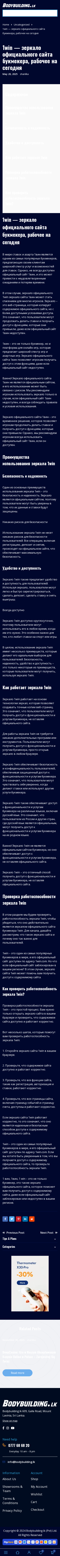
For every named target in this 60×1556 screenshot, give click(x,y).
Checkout (37, 1510)
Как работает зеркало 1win (26, 157)
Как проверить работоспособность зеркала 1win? (27, 198)
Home (5, 24)
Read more (17, 1373)
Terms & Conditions (10, 1501)
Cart (34, 1502)
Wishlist (36, 1494)
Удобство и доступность (24, 142)
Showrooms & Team (12, 1489)
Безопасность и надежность (27, 127)
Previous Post (15, 1232)
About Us (9, 1479)
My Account (39, 1487)
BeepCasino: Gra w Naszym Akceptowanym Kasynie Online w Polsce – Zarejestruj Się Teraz (29, 1356)
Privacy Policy (12, 1511)
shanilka (24, 74)
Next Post (47, 1232)
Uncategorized (22, 24)
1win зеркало (11, 297)
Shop (34, 1479)
